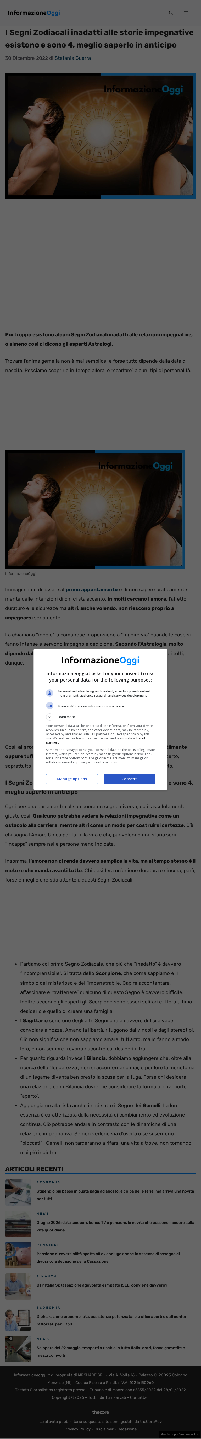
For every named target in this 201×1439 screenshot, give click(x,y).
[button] (100, 717)
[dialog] (101, 719)
